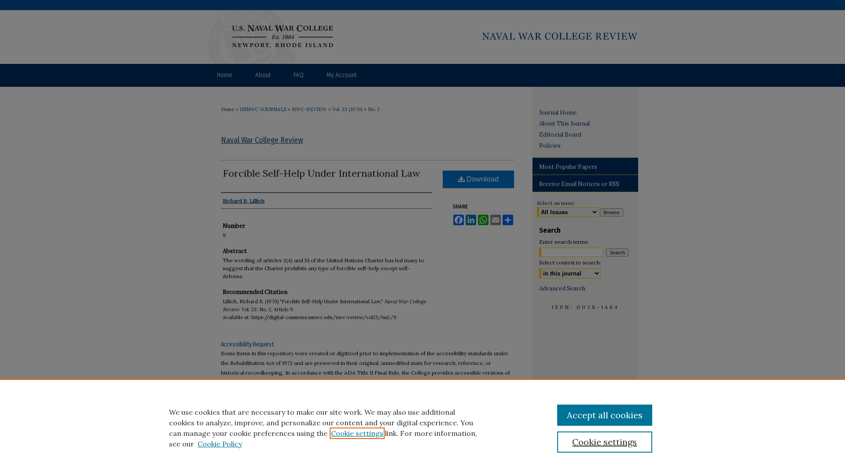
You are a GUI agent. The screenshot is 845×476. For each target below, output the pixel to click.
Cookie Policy (220, 443)
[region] (422, 427)
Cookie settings (357, 433)
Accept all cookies (605, 414)
